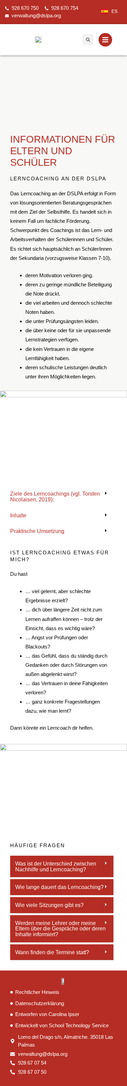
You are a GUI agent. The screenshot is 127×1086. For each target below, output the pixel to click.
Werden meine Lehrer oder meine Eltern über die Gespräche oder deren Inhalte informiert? (60, 928)
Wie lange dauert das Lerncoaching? (59, 887)
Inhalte (18, 515)
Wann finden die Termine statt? (52, 952)
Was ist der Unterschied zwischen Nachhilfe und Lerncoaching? (55, 866)
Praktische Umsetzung (37, 531)
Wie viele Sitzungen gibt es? (49, 905)
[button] (88, 39)
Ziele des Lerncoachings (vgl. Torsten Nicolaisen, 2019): (55, 496)
